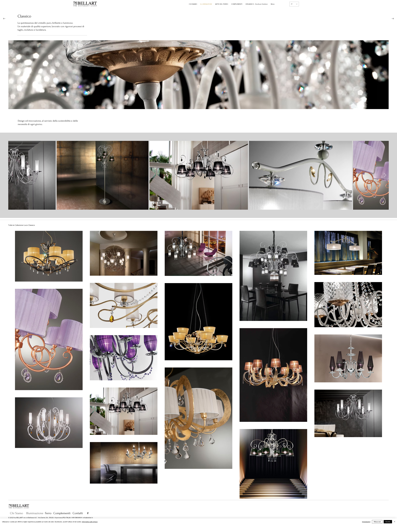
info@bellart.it (88, 517)
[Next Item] (385, 175)
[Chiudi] (394, 521)
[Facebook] (88, 513)
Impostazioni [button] (366, 522)
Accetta (387, 522)
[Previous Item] (12, 175)
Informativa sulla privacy (90, 522)
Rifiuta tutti (377, 522)
